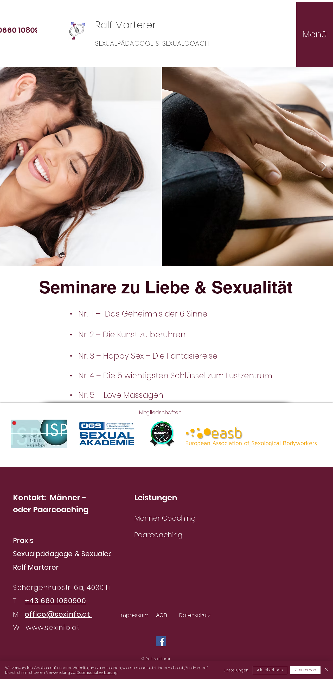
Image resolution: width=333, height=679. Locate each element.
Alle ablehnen (270, 670)
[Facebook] (161, 641)
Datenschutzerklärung (97, 672)
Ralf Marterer (125, 25)
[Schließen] (327, 670)
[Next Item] (324, 167)
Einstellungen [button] (236, 670)
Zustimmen (305, 670)
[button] (314, 34)
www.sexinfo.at (52, 627)
